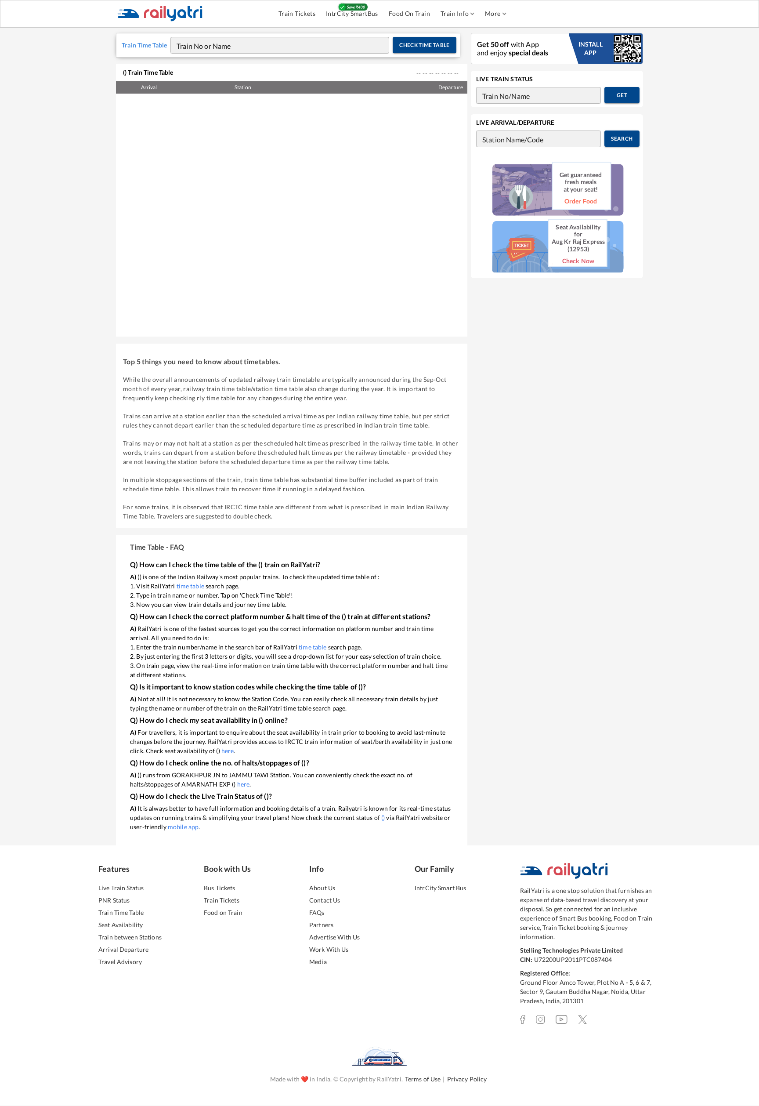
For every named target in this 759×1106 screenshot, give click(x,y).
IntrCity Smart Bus (440, 888)
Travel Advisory (120, 961)
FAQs (317, 912)
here (227, 750)
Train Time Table (121, 912)
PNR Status (114, 900)
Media (318, 961)
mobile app (183, 826)
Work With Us (329, 949)
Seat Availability (120, 924)
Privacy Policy (467, 1079)
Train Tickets (296, 13)
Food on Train (223, 912)
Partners (321, 924)
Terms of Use (423, 1079)
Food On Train (409, 13)
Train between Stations (130, 937)
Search (621, 138)
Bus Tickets (219, 888)
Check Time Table (424, 45)
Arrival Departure (123, 949)
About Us (322, 888)
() (383, 817)
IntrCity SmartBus (352, 13)
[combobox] (271, 45)
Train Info (455, 13)
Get (622, 95)
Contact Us (324, 900)
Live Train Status (121, 888)
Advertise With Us (334, 937)
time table (190, 586)
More (493, 13)
